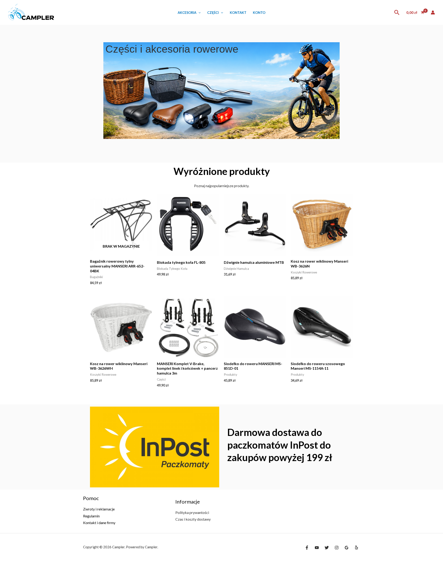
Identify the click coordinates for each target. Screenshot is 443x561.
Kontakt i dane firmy (99, 522)
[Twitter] (327, 548)
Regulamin (91, 516)
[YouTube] (317, 548)
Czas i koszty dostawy (193, 519)
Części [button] (213, 13)
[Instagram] (337, 548)
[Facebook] (307, 548)
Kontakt (238, 13)
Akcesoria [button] (187, 13)
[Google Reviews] (346, 548)
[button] (198, 13)
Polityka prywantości (192, 512)
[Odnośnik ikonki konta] (433, 12)
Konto (259, 13)
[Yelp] (356, 548)
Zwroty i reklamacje (99, 509)
